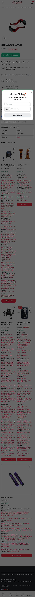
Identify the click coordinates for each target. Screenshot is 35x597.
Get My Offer (17, 115)
